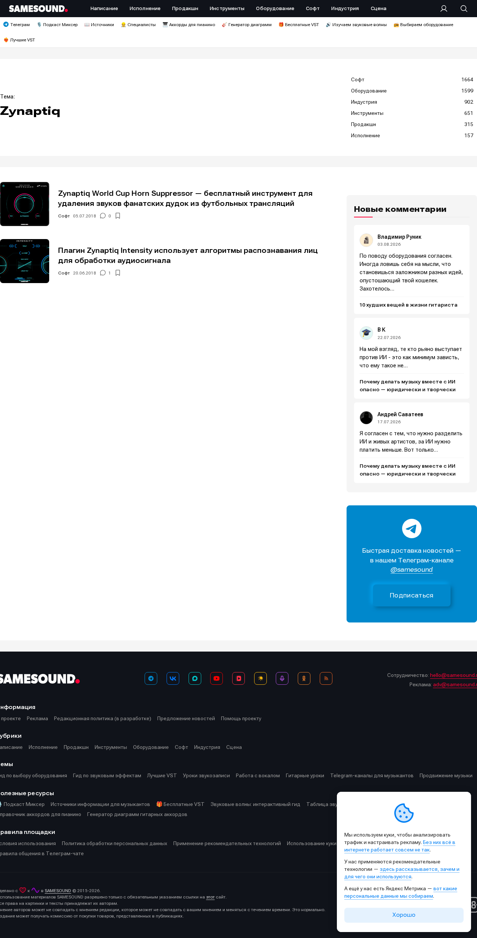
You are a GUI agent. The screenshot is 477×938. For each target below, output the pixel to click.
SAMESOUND (58, 890)
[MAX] (195, 678)
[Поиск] (460, 8)
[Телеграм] (151, 678)
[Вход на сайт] (446, 8)
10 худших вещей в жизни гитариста (409, 305)
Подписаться (412, 595)
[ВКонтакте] (173, 678)
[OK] (304, 678)
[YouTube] (216, 678)
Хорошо (404, 915)
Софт (64, 216)
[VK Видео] (238, 678)
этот (210, 897)
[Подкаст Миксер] (282, 678)
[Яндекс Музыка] (260, 678)
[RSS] (326, 678)
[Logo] (38, 8)
